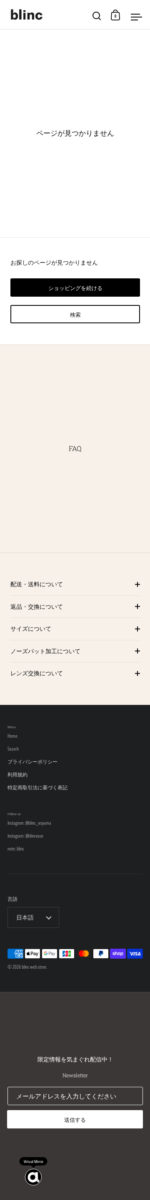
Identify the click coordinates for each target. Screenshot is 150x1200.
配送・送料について (36, 584)
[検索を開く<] (96, 14)
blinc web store (34, 966)
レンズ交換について (36, 673)
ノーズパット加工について (45, 651)
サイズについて (30, 628)
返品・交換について (36, 606)
